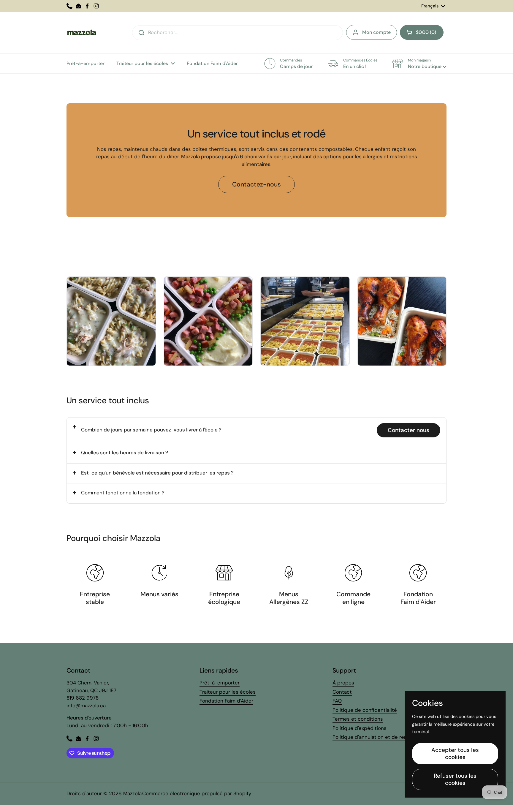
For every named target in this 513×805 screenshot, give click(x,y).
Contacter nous (408, 430)
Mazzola (132, 793)
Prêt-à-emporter (220, 682)
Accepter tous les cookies (455, 753)
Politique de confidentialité (364, 710)
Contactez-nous (256, 184)
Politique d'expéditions (359, 728)
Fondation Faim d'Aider (226, 701)
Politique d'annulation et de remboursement (385, 737)
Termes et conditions (357, 719)
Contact (342, 692)
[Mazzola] (81, 33)
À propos (343, 682)
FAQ (337, 701)
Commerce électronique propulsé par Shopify (196, 793)
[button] (422, 32)
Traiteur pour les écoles (228, 692)
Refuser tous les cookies (455, 779)
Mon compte (376, 32)
